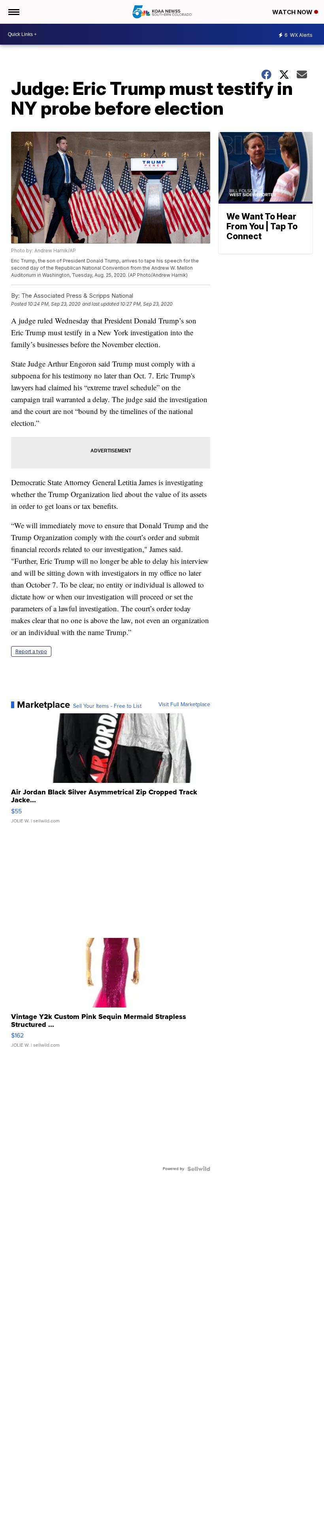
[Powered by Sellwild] (198, 1169)
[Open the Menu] (13, 12)
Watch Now (293, 12)
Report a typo (31, 651)
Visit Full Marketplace (184, 704)
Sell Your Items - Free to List (107, 706)
